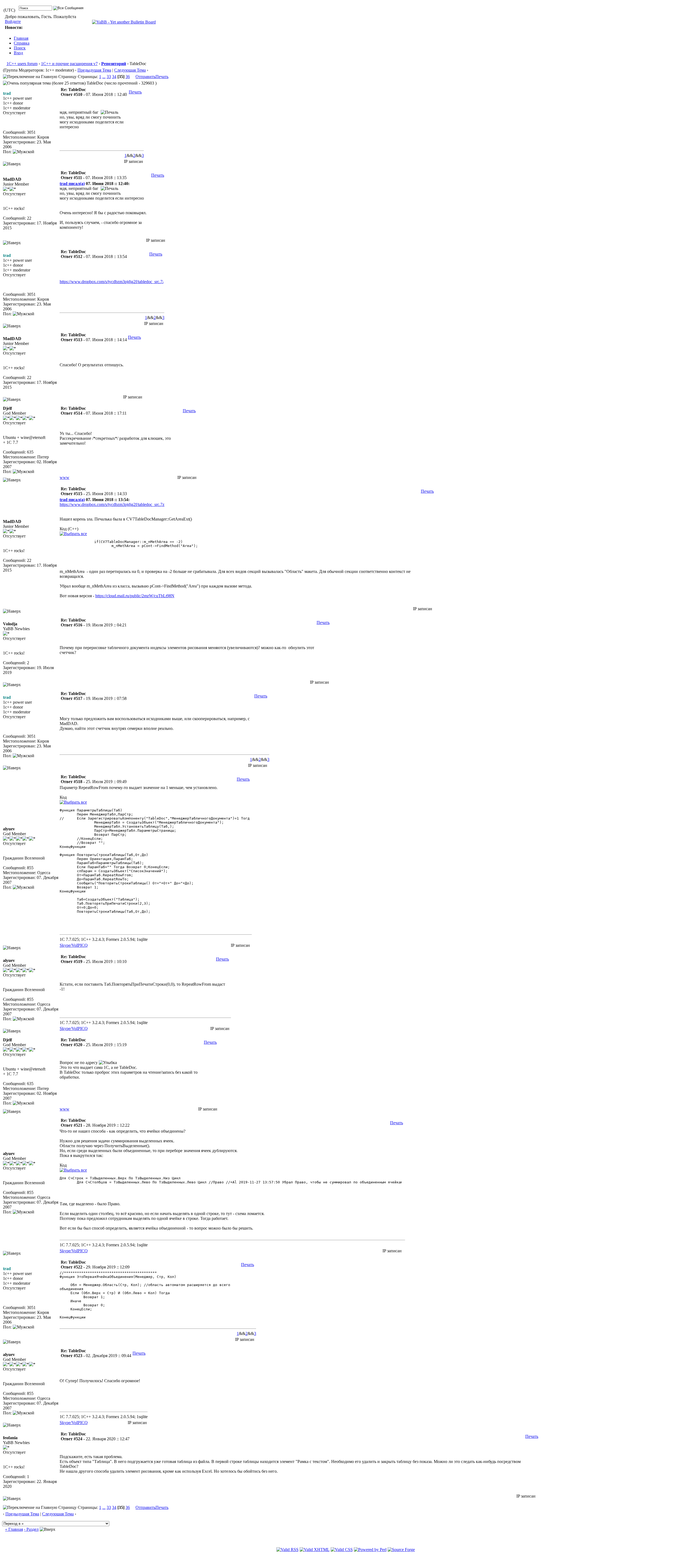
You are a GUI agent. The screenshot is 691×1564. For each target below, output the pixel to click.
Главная (21, 38)
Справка (21, 43)
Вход (18, 53)
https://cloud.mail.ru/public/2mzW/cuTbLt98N (134, 595)
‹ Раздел (31, 1529)
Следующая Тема (130, 70)
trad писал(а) (72, 183)
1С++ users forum (22, 63)
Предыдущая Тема (94, 70)
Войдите (13, 21)
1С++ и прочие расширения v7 (69, 63)
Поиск (20, 48)
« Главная (14, 1529)
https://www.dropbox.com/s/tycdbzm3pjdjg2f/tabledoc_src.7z (112, 281)
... (104, 76)
